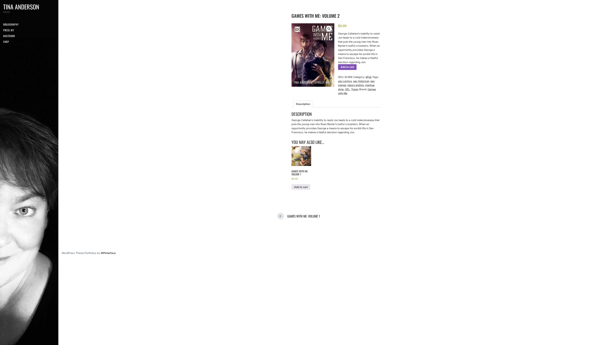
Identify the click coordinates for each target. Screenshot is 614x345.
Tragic (355, 89)
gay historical (361, 81)
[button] (329, 29)
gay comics (345, 81)
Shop (6, 42)
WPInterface (108, 253)
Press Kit (8, 30)
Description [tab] (303, 104)
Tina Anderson (21, 6)
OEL (347, 89)
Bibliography (11, 24)
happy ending (355, 85)
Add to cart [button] (301, 187)
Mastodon (9, 36)
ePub (369, 77)
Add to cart (347, 67)
